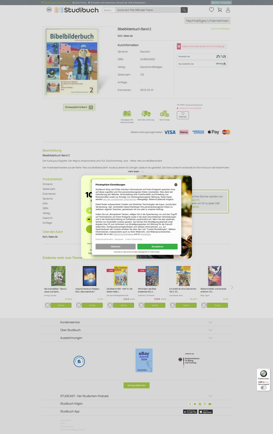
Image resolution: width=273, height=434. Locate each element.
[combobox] (91, 219)
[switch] (263, 387)
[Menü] (268, 370)
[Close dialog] (187, 180)
